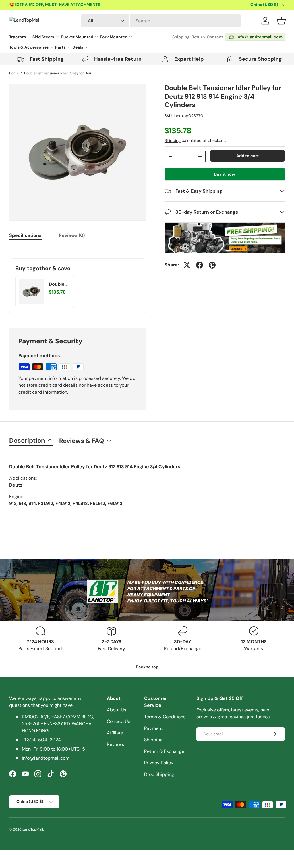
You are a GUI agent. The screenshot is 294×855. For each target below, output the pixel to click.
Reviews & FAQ (81, 441)
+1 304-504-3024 (41, 740)
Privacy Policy (158, 763)
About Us (116, 710)
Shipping (180, 36)
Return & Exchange (164, 751)
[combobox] (161, 20)
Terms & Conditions (164, 717)
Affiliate (115, 733)
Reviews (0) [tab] (72, 235)
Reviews (115, 744)
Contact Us (118, 721)
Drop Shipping (159, 774)
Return (198, 36)
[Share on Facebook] (199, 265)
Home (14, 73)
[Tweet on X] (187, 265)
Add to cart (247, 155)
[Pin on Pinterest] (212, 265)
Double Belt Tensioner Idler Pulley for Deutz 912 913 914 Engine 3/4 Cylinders (58, 73)
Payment (153, 728)
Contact (215, 36)
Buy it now (224, 174)
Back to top (147, 666)
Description (27, 440)
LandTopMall (32, 829)
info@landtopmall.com (45, 758)
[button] (281, 20)
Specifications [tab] (25, 235)
